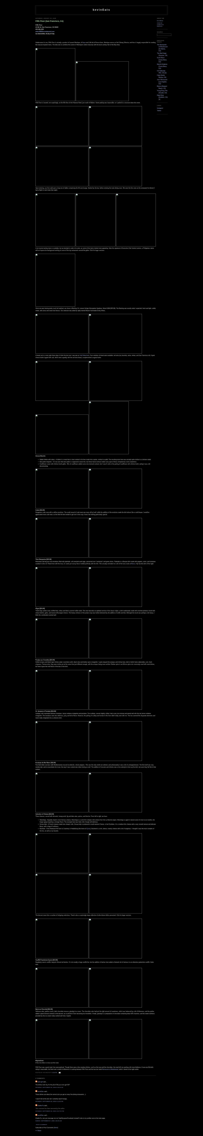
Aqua (84, 42)
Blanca (133, 564)
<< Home (38, 1130)
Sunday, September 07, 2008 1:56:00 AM (48, 1120)
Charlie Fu (41, 1105)
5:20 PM (54, 1072)
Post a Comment (41, 1124)
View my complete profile (160, 24)
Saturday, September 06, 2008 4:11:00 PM (49, 1101)
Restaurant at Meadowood (110, 1069)
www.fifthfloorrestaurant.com (44, 31)
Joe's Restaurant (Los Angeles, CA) (162, 82)
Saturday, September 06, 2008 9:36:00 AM (49, 1087)
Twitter (159, 110)
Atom (56, 1127)
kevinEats (101, 9)
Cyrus (88, 828)
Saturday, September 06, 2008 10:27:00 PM (49, 1111)
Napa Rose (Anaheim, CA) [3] (162, 97)
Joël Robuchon (84, 355)
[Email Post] (59, 1072)
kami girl (40, 1082)
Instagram (160, 108)
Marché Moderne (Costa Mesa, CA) (162, 66)
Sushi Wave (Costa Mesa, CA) (162, 60)
